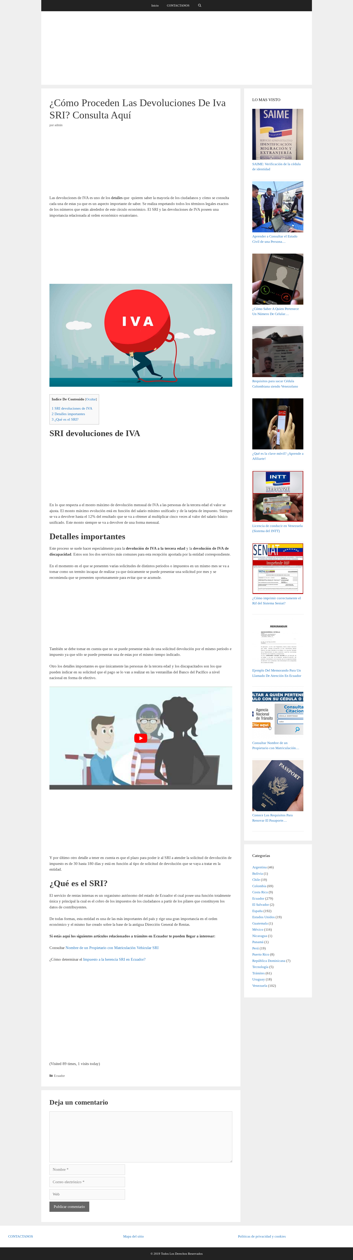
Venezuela (259, 986)
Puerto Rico (260, 954)
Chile (256, 880)
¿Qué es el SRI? (65, 419)
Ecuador (59, 1075)
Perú (255, 948)
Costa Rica (260, 892)
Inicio (155, 5)
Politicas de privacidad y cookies (262, 1236)
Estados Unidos (263, 917)
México (257, 929)
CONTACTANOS (178, 5)
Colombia (259, 886)
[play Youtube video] (140, 738)
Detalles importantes (68, 414)
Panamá (258, 942)
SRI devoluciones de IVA (72, 408)
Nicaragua (259, 936)
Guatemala (260, 923)
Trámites (258, 973)
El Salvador (260, 905)
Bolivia (257, 874)
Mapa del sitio (133, 1236)
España (257, 911)
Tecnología (260, 967)
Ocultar (91, 399)
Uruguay (258, 979)
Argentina (259, 867)
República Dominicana (268, 961)
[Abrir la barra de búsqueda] (199, 5)
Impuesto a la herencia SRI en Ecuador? (114, 959)
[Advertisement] (176, 48)
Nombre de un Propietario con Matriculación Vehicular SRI (112, 948)
